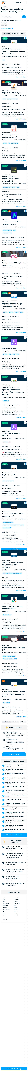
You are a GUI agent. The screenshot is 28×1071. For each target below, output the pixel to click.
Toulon (5, 912)
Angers (16, 914)
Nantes (16, 901)
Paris (4, 897)
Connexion (17, 2)
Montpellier (6, 903)
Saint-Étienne (6, 909)
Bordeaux (5, 905)
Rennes (5, 907)
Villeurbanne (17, 916)
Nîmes (4, 916)
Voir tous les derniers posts (14, 835)
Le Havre (16, 909)
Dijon (4, 914)
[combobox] (14, 16)
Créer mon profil (14, 754)
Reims (15, 907)
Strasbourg (17, 903)
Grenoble (16, 912)
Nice (4, 901)
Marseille (16, 897)
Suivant (14, 33)
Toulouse (16, 899)
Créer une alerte (6, 28)
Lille (15, 905)
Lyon (4, 899)
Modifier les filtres (15, 1069)
